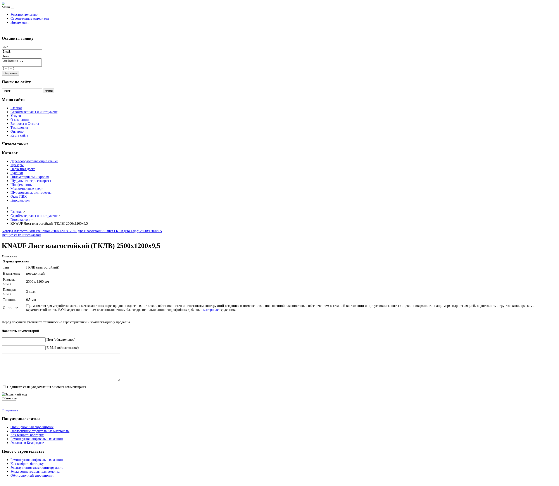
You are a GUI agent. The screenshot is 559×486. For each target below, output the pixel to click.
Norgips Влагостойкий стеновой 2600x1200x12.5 (38, 231)
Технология (19, 127)
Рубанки (16, 173)
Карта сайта (19, 135)
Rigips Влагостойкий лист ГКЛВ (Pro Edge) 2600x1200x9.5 (118, 231)
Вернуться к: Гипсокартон (21, 235)
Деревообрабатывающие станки (34, 161)
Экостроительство (24, 14)
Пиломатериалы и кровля (29, 177)
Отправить (10, 410)
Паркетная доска (22, 169)
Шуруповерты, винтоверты (31, 192)
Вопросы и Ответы (24, 123)
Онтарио (17, 131)
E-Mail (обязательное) (63, 347)
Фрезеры (17, 165)
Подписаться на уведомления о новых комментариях (46, 387)
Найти (49, 90)
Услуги (15, 116)
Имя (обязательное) (61, 339)
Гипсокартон (20, 200)
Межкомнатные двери (26, 188)
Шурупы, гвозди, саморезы (30, 181)
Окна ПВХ (18, 196)
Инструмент (19, 22)
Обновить (9, 398)
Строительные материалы (29, 18)
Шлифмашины (21, 185)
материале (211, 309)
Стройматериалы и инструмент (33, 112)
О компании (19, 120)
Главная (16, 108)
